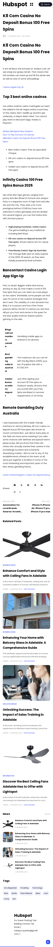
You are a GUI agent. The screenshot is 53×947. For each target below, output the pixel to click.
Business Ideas (9, 565)
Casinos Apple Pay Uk (13, 87)
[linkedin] (41, 485)
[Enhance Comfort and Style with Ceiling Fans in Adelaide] (26, 544)
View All (47, 814)
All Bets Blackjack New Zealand (18, 131)
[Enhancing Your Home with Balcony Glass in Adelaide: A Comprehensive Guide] (26, 611)
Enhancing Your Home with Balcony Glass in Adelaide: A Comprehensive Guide (24, 643)
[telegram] (35, 485)
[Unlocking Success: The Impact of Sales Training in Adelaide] (26, 683)
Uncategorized (10, 704)
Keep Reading (29, 589)
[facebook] (14, 485)
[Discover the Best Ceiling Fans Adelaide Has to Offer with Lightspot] (26, 755)
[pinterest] (28, 485)
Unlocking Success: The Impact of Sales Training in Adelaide (23, 715)
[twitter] (21, 485)
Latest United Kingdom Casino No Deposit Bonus (26, 475)
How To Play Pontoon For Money (18, 134)
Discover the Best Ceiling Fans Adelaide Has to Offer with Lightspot (25, 786)
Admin (5, 589)
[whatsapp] (14, 492)
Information (8, 776)
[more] (20, 492)
